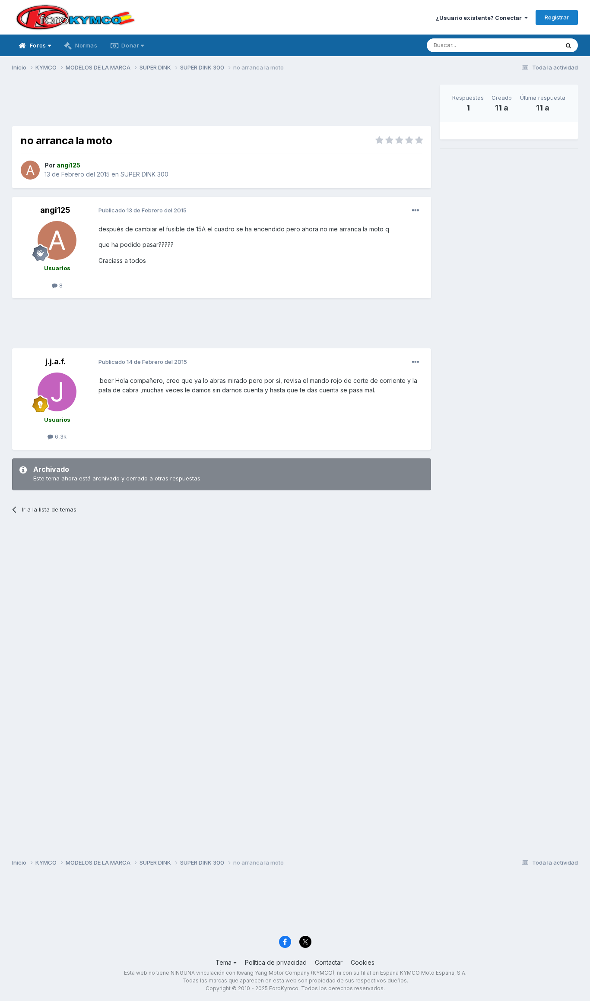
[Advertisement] (221, 104)
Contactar (329, 962)
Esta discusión (529, 45)
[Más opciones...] (415, 210)
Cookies (362, 962)
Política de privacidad (276, 962)
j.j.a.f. (55, 361)
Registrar (557, 17)
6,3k (60, 436)
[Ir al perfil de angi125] (30, 170)
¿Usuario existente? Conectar (480, 17)
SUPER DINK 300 (144, 174)
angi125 (55, 210)
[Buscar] (568, 45)
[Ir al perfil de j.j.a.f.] (57, 392)
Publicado (142, 210)
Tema (224, 962)
